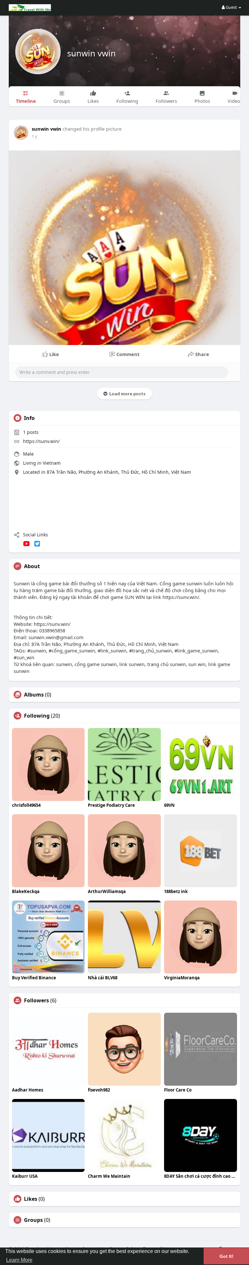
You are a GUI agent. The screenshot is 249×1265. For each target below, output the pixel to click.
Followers (36, 1000)
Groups (33, 1220)
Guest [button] (231, 7)
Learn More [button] (19, 1260)
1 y (34, 136)
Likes (30, 1198)
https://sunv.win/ (41, 441)
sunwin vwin (91, 53)
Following (37, 715)
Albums (34, 694)
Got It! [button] (226, 1256)
